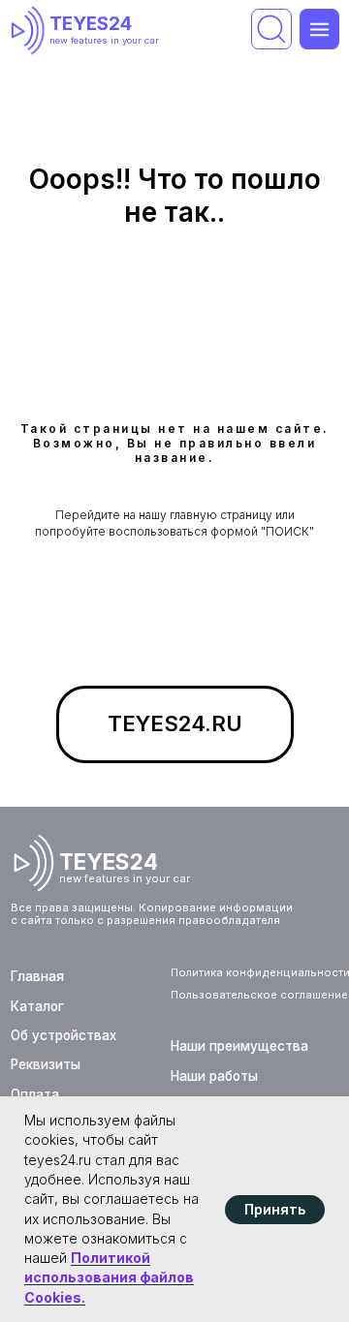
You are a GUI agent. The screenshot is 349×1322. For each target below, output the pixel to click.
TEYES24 (90, 24)
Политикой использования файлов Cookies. (109, 1277)
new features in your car (104, 40)
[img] (31, 30)
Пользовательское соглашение (259, 994)
